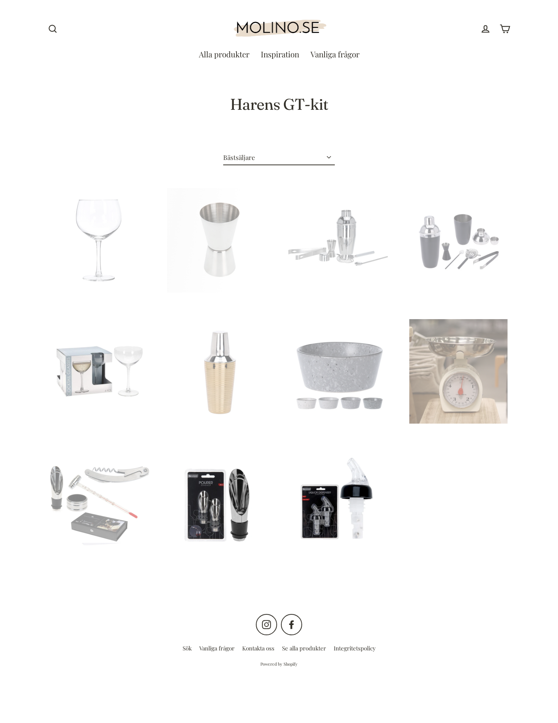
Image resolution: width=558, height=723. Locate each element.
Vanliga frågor (335, 54)
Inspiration (280, 54)
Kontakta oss (258, 648)
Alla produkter (224, 54)
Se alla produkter (304, 648)
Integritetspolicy (355, 648)
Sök (187, 648)
